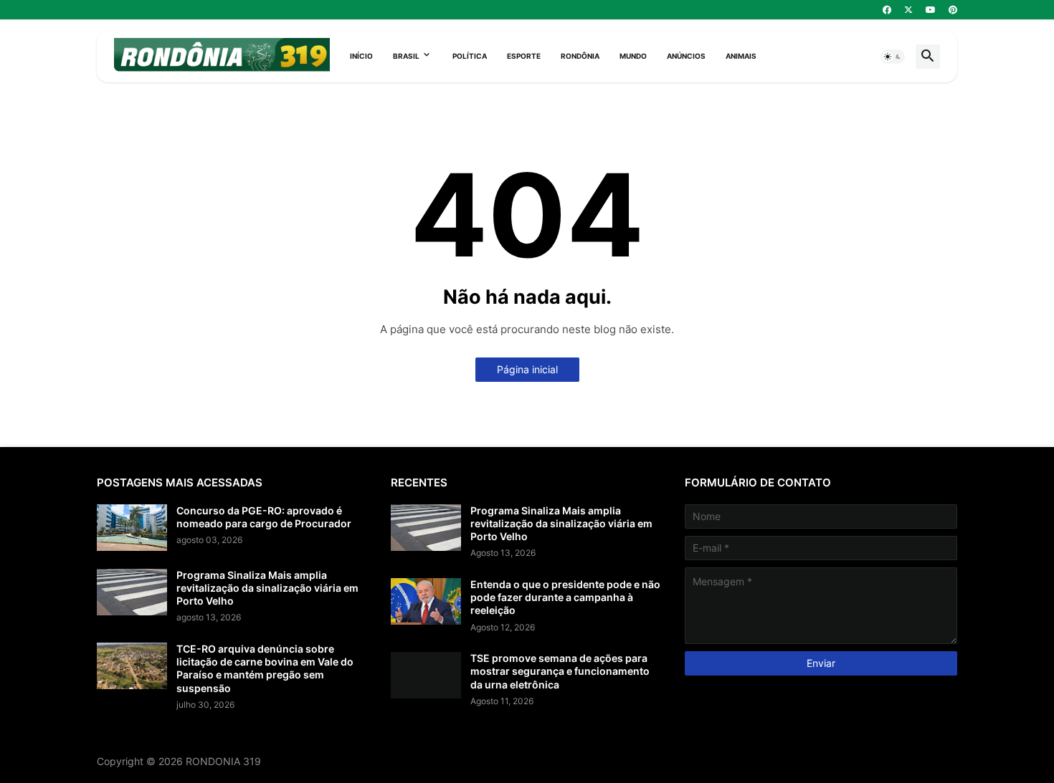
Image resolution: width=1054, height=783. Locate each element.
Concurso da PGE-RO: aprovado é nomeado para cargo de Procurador (263, 516)
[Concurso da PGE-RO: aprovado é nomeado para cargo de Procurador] (132, 527)
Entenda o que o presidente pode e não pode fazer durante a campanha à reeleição (565, 597)
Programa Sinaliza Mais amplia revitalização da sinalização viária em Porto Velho (267, 588)
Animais (741, 56)
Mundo (633, 56)
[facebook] (887, 10)
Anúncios (686, 56)
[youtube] (931, 10)
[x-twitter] (908, 10)
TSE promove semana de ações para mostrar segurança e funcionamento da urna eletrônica (560, 671)
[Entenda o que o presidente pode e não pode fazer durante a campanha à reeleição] (426, 601)
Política (469, 56)
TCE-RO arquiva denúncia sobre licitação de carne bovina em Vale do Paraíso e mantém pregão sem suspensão (264, 668)
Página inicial (527, 369)
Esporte (524, 56)
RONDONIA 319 (223, 761)
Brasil (406, 56)
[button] (892, 56)
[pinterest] (953, 10)
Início (361, 56)
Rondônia (580, 56)
